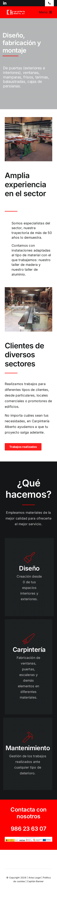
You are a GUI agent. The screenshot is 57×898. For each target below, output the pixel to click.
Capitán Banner (35, 881)
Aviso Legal (34, 877)
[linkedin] (4, 3)
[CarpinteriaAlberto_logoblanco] (16, 11)
